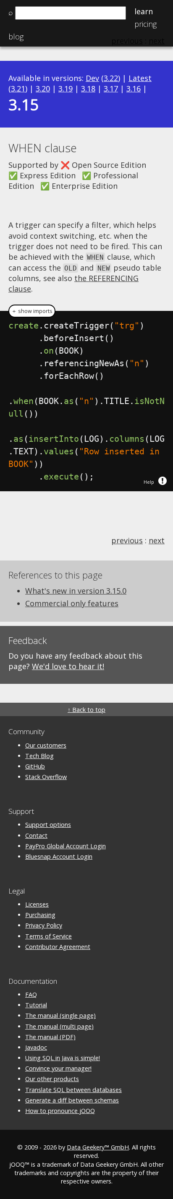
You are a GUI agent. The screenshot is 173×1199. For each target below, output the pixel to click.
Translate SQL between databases (73, 1090)
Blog (16, 36)
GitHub (35, 766)
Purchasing (40, 915)
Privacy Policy (43, 925)
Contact (36, 835)
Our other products (52, 1079)
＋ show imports (31, 311)
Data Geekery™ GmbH (98, 1147)
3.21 (18, 88)
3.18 (88, 88)
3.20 (43, 88)
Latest (140, 78)
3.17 (111, 88)
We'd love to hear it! (68, 666)
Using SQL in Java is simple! (62, 1058)
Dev (92, 78)
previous (127, 540)
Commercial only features (71, 603)
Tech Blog (39, 756)
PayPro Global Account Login (65, 846)
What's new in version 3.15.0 (75, 591)
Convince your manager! (58, 1068)
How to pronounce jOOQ (60, 1111)
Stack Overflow (46, 777)
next (157, 540)
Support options (48, 825)
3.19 (65, 88)
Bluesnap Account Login (58, 856)
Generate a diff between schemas (72, 1100)
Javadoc (36, 1047)
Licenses (37, 904)
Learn (143, 11)
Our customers (45, 745)
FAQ (31, 994)
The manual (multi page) (59, 1026)
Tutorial (36, 1005)
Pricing (145, 24)
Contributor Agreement (57, 947)
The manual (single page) (60, 1015)
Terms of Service (48, 936)
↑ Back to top (86, 710)
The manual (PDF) (50, 1037)
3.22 (111, 78)
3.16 (133, 88)
